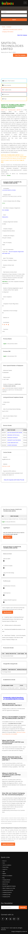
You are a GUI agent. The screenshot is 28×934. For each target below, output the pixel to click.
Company (8, 27)
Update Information (8, 844)
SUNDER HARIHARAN (12, 445)
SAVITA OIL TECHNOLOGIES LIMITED (11, 110)
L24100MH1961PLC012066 (9, 190)
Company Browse (6, 879)
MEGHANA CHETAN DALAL (13, 435)
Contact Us (4, 869)
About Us (4, 861)
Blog (3, 877)
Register (4, 873)
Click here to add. (6, 466)
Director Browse (6, 882)
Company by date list (7, 892)
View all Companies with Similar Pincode (14, 480)
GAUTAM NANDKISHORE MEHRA (14, 432)
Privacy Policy (5, 867)
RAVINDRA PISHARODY (12, 437)
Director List (5, 884)
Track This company (20, 55)
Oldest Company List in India (8, 888)
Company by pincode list (7, 890)
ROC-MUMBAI (5, 210)
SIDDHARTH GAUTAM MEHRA (14, 440)
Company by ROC (6, 896)
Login (4, 343)
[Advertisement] (14, 66)
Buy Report (8, 537)
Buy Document (8, 612)
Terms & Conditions (6, 865)
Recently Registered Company (9, 886)
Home (3, 27)
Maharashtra (5, 217)
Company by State (6, 894)
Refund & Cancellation (7, 875)
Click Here (5, 281)
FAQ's (3, 863)
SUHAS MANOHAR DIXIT (12, 442)
